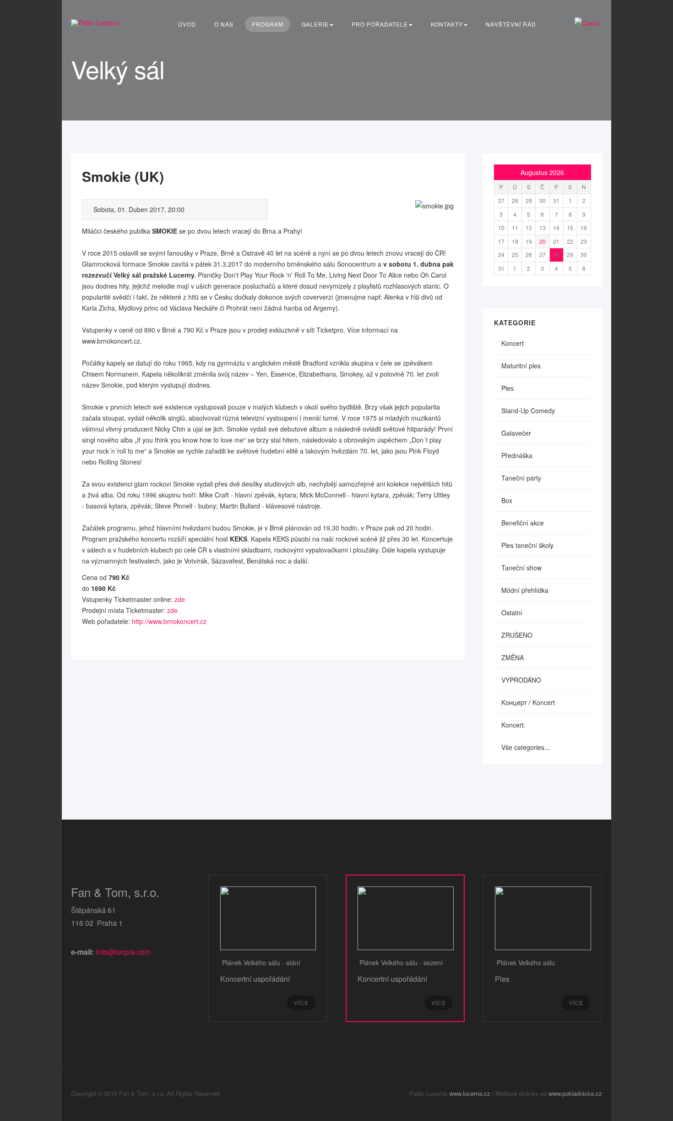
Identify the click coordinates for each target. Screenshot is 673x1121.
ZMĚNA (512, 657)
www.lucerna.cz (469, 1093)
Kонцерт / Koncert (528, 702)
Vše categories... (525, 747)
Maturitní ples (521, 365)
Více (301, 1003)
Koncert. (513, 724)
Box (506, 500)
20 (542, 241)
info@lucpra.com (123, 951)
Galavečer (516, 432)
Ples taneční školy (527, 545)
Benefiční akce (522, 522)
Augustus (534, 172)
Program (267, 24)
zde (179, 599)
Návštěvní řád (511, 24)
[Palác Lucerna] (95, 23)
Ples (507, 388)
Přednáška (516, 455)
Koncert (512, 343)
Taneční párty (521, 477)
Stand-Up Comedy (528, 410)
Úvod (187, 24)
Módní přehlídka (524, 590)
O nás (223, 24)
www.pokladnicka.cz (575, 1093)
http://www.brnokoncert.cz (169, 621)
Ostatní (511, 612)
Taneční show (521, 567)
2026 (556, 172)
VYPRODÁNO (521, 679)
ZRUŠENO (516, 635)
